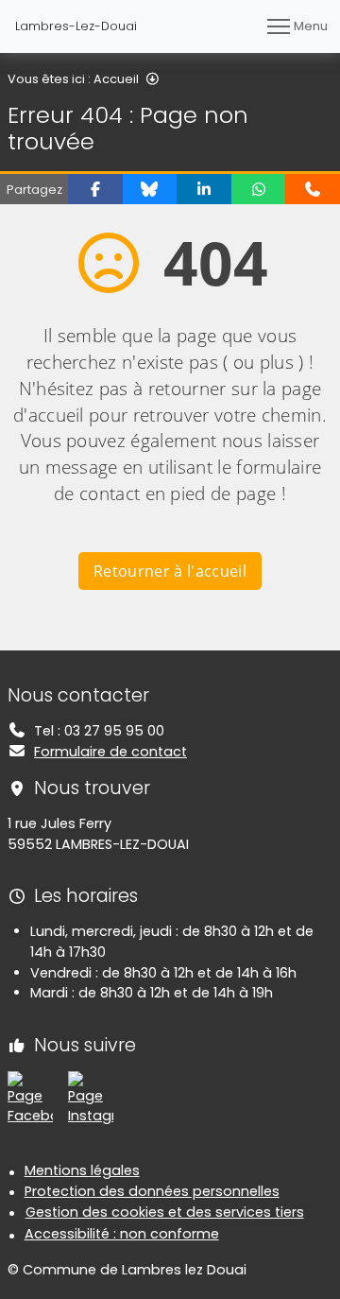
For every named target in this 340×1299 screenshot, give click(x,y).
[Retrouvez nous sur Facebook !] (30, 1097)
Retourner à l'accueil (170, 571)
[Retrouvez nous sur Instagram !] (90, 1097)
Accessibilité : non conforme (122, 1233)
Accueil (116, 79)
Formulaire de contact (110, 751)
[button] (95, 189)
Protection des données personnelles (152, 1191)
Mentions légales (82, 1170)
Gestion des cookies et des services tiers (165, 1212)
